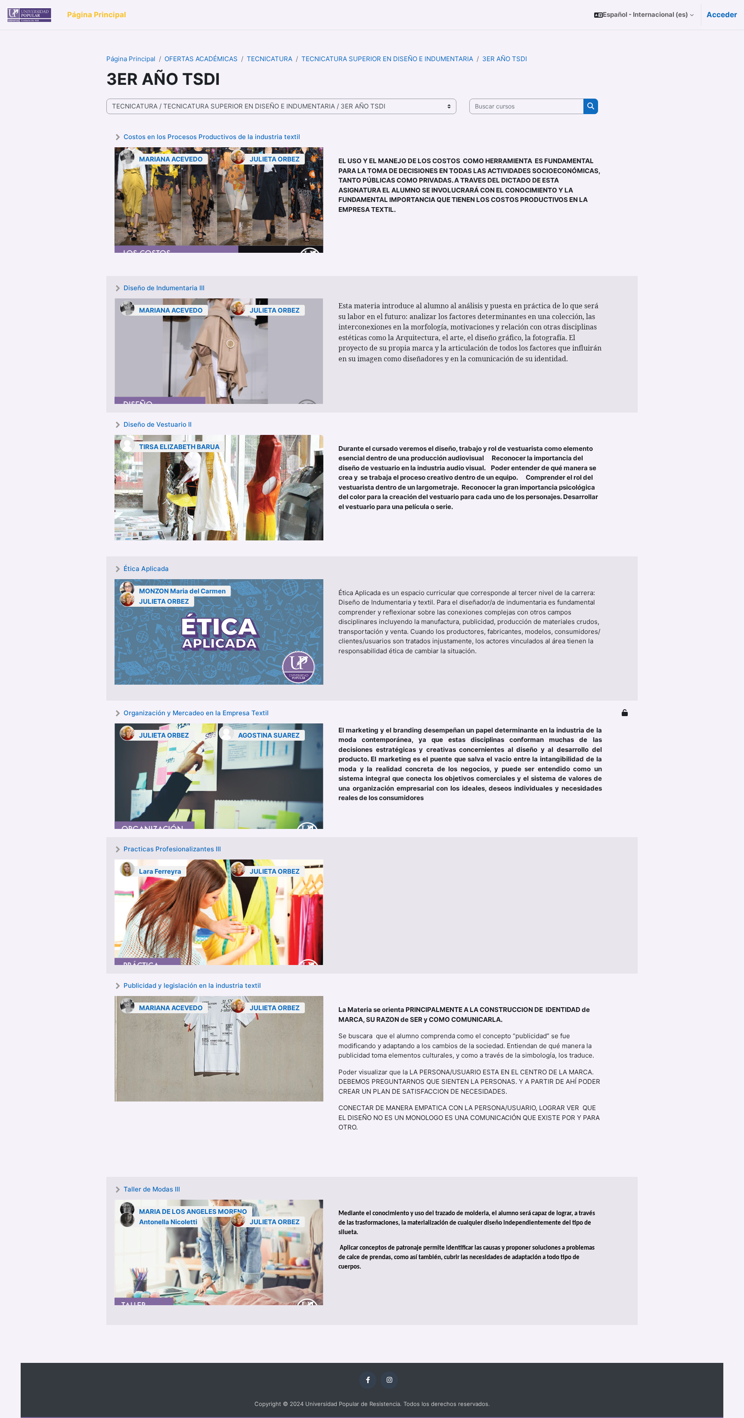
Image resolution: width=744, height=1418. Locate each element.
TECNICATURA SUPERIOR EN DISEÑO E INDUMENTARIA (387, 59)
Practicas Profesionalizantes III (172, 849)
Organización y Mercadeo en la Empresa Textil (196, 713)
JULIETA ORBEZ (275, 159)
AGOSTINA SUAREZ (269, 735)
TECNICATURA (269, 59)
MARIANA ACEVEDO (171, 159)
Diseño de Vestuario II (158, 424)
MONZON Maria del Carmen (182, 591)
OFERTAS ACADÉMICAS (201, 59)
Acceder (722, 14)
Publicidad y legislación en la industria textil (192, 985)
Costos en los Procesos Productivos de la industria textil (212, 137)
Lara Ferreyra (160, 871)
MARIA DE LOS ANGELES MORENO (193, 1211)
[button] (644, 15)
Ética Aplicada (146, 569)
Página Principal (130, 59)
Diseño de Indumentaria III (164, 288)
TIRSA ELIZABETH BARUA (179, 447)
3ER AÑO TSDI (504, 59)
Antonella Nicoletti (168, 1222)
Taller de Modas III (152, 1189)
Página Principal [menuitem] (96, 14)
